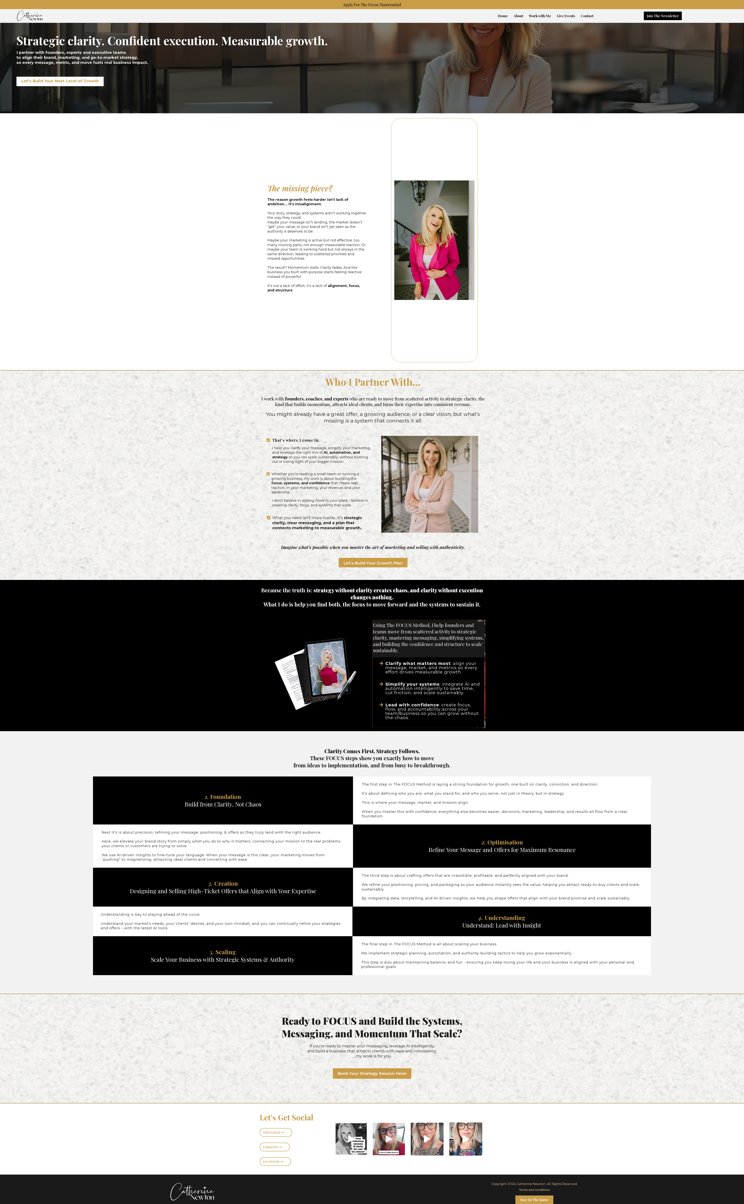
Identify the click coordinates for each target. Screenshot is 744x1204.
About (518, 16)
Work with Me (540, 16)
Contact (587, 16)
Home (503, 16)
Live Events (566, 16)
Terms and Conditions (534, 1190)
